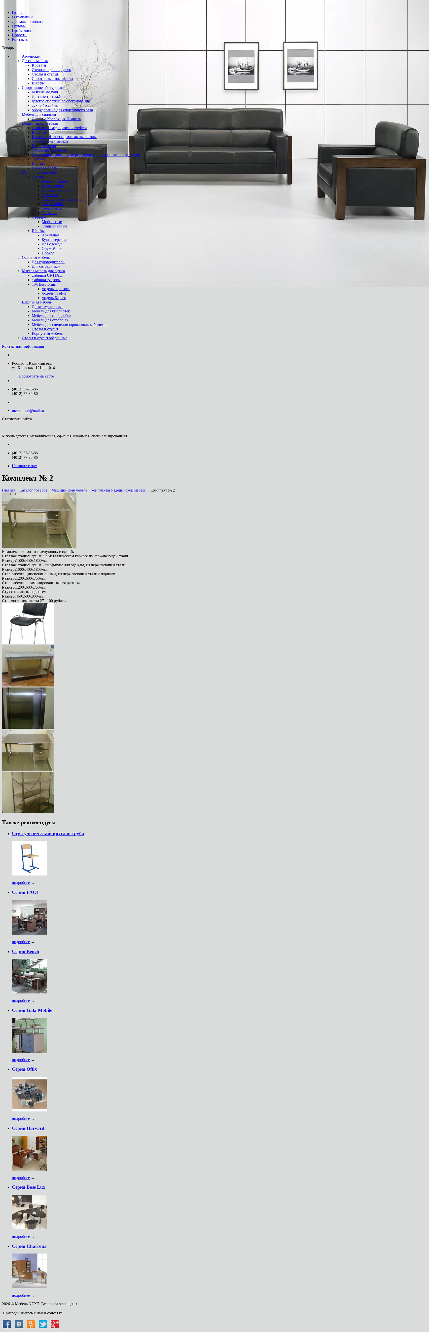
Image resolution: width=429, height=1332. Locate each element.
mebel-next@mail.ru (28, 410)
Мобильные (52, 222)
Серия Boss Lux (28, 1187)
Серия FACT (25, 892)
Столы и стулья (45, 74)
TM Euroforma (44, 284)
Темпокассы (52, 208)
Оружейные (52, 248)
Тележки (39, 159)
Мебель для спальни (39, 114)
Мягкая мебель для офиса (43, 271)
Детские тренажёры (48, 96)
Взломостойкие (55, 181)
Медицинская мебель (40, 123)
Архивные (51, 235)
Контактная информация (23, 346)
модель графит (54, 293)
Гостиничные (53, 186)
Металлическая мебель (41, 172)
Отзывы (19, 26)
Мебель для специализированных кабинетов (69, 324)
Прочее (48, 253)
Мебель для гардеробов (51, 315)
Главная (18, 12)
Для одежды (52, 244)
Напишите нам (24, 466)
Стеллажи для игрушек (51, 70)
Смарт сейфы (53, 204)
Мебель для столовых (50, 320)
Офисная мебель (36, 257)
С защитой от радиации (62, 199)
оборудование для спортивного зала (62, 110)
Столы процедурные (49, 150)
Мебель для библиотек (51, 311)
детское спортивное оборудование (61, 101)
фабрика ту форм (46, 280)
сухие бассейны (45, 105)
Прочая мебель (44, 168)
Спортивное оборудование (44, 87)
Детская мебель (35, 61)
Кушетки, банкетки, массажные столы (64, 137)
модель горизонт (56, 289)
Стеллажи (40, 217)
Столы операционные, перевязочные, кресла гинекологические (86, 154)
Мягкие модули (45, 92)
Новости (19, 35)
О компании (22, 17)
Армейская (31, 56)
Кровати (39, 65)
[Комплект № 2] (39, 547)
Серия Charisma (29, 1246)
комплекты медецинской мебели (59, 128)
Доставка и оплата (27, 21)
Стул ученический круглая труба (48, 833)
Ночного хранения (57, 190)
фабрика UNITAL (47, 275)
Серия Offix (24, 1069)
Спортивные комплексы (52, 78)
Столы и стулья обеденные (44, 338)
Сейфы (38, 177)
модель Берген (54, 298)
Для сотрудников (46, 266)
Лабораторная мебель (50, 141)
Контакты (20, 39)
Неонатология (44, 146)
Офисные (50, 195)
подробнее (21, 882)
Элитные (49, 213)
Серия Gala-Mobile (32, 1010)
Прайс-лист (22, 30)
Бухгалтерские (54, 239)
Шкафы (38, 83)
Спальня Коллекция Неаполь (56, 119)
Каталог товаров (33, 490)
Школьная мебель (37, 302)
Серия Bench (25, 951)
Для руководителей (48, 262)
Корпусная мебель (47, 333)
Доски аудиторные (47, 306)
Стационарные (54, 226)
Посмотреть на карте (36, 376)
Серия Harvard (28, 1128)
